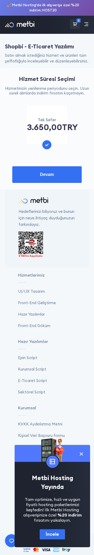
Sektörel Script (31, 392)
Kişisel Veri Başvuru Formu (41, 435)
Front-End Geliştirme (37, 302)
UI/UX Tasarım (31, 291)
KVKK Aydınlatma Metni (40, 424)
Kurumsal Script (32, 369)
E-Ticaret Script (32, 380)
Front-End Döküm (34, 325)
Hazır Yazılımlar (31, 314)
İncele (52, 534)
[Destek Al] (11, 540)
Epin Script (27, 357)
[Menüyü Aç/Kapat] (86, 24)
